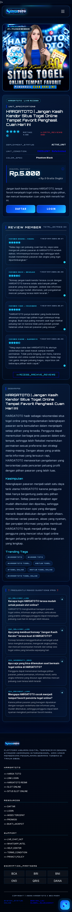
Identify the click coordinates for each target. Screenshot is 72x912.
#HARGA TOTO (35, 557)
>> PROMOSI (10, 819)
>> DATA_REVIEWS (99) (51, 133)
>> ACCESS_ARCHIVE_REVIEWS (36, 375)
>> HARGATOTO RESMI (15, 782)
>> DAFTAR (9, 806)
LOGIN (51, 209)
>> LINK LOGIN (11, 778)
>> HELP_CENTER (12, 848)
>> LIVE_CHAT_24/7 (13, 839)
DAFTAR (20, 209)
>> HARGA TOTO (12, 773)
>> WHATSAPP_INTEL (14, 843)
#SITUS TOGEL (42, 563)
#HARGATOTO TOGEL (19, 563)
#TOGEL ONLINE (16, 570)
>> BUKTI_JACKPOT (14, 824)
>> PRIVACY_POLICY (14, 856)
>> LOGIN (9, 811)
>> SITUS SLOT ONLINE (16, 791)
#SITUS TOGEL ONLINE (41, 570)
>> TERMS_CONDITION (15, 852)
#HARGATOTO (15, 557)
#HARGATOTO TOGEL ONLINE (23, 576)
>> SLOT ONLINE (12, 787)
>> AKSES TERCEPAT (14, 815)
